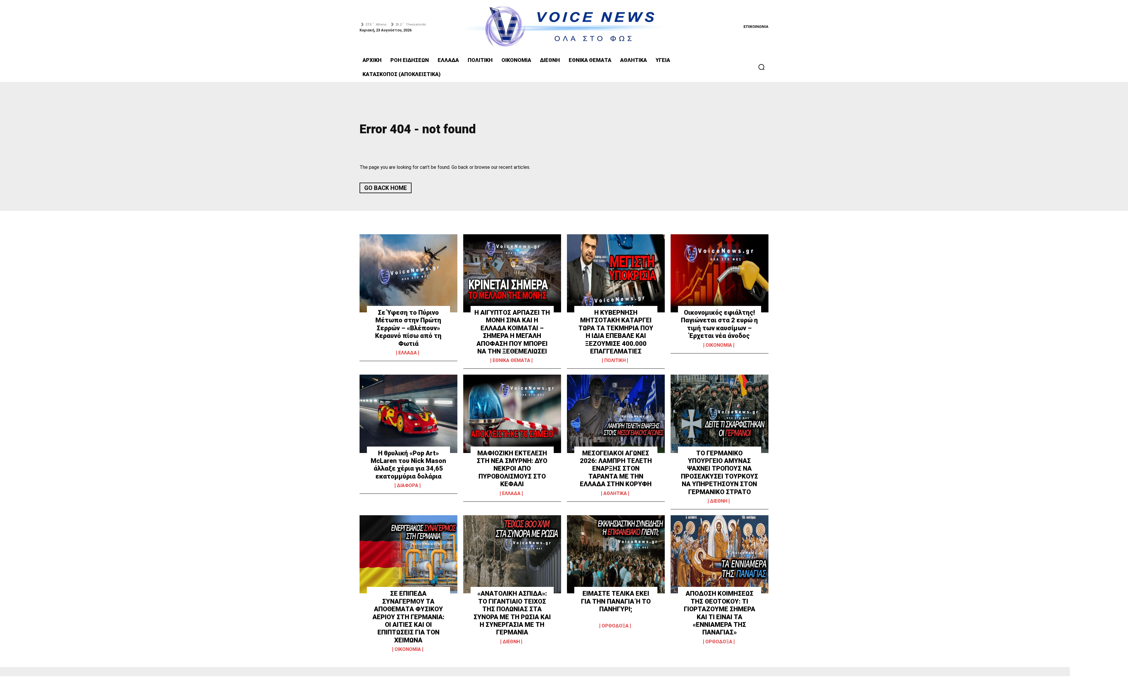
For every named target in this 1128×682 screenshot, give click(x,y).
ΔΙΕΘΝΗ (718, 501)
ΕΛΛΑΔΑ (407, 353)
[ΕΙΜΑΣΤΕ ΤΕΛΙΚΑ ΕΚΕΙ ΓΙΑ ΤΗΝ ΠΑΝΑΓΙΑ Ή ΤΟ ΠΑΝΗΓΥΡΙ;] (616, 554)
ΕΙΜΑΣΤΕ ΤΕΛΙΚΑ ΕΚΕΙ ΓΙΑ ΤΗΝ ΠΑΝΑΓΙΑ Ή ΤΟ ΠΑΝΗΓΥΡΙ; (616, 601)
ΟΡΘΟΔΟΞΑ (615, 626)
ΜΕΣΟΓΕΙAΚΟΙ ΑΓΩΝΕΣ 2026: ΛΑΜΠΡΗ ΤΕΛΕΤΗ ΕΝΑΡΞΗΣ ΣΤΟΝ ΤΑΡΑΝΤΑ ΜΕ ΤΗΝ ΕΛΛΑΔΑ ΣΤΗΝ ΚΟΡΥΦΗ (616, 468)
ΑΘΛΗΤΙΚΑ (615, 493)
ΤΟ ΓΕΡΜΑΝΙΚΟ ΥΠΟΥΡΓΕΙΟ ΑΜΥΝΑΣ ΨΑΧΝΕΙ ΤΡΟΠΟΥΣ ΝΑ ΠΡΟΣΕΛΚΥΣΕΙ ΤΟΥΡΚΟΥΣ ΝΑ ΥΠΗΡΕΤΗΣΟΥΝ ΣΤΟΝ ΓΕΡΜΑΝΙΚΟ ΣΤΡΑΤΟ (719, 472)
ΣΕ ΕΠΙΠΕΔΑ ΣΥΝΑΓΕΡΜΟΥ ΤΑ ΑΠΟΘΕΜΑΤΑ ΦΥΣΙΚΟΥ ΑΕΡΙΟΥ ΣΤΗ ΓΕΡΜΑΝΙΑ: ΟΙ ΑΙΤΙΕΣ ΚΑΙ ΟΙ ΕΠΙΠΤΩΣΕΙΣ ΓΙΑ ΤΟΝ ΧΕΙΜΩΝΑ (408, 617)
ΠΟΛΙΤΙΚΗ (615, 360)
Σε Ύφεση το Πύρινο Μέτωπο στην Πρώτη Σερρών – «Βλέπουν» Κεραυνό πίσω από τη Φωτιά (408, 328)
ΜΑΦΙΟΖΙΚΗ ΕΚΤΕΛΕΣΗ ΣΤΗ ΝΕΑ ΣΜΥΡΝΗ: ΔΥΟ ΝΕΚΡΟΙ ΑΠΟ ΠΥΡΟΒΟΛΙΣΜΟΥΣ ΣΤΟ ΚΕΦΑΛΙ (512, 468)
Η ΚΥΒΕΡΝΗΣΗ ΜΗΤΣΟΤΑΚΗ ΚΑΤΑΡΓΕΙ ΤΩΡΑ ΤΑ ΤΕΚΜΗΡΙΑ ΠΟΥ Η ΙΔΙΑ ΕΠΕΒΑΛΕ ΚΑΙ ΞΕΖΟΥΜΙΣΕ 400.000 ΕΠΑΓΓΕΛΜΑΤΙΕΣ (615, 332)
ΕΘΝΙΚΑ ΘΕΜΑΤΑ (511, 360)
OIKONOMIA (719, 345)
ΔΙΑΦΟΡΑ (407, 485)
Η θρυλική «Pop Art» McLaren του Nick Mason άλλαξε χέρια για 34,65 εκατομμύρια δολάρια (408, 464)
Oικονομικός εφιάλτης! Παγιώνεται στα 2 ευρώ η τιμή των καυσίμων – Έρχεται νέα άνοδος (719, 324)
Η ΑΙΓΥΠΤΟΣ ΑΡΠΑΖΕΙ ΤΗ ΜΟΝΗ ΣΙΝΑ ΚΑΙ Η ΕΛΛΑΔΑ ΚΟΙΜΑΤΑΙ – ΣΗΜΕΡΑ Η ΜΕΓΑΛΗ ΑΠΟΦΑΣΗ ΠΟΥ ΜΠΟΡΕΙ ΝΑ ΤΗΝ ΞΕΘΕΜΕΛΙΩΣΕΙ (512, 332)
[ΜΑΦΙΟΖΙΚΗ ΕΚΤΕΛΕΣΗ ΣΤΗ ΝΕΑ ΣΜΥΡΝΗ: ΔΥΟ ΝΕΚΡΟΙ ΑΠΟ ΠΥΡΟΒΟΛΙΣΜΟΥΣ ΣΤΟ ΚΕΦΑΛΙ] (512, 414)
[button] (761, 67)
